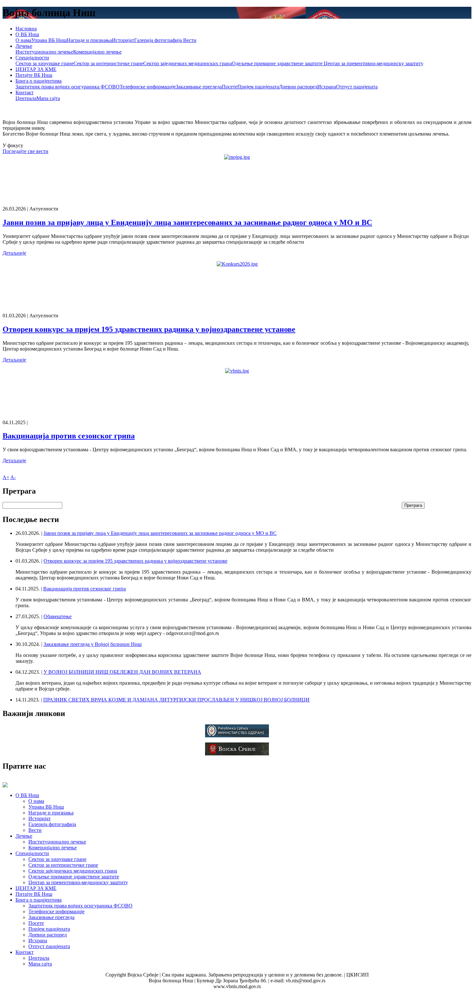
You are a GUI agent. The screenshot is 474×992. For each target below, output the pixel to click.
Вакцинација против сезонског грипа (69, 436)
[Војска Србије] (237, 753)
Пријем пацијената (258, 86)
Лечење (23, 46)
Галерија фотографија (158, 40)
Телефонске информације (148, 86)
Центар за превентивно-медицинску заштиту (373, 63)
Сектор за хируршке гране (44, 63)
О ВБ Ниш (27, 34)
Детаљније (14, 253)
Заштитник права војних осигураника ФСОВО (67, 86)
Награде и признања (89, 40)
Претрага (413, 505)
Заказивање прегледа (199, 86)
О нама (23, 40)
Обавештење (58, 616)
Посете (229, 86)
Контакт (24, 92)
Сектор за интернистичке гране (108, 63)
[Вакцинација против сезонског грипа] (237, 371)
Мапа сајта (48, 98)
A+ (6, 477)
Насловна (26, 28)
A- (13, 477)
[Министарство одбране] (237, 735)
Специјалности (32, 57)
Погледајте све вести (25, 151)
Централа (25, 98)
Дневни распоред (298, 86)
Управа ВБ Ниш (49, 40)
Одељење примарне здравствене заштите (278, 63)
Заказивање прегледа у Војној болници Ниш (93, 644)
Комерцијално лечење (97, 52)
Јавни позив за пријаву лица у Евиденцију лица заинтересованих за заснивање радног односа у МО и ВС (187, 222)
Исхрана (326, 86)
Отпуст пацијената (357, 86)
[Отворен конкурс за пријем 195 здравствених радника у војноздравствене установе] (237, 264)
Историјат (123, 40)
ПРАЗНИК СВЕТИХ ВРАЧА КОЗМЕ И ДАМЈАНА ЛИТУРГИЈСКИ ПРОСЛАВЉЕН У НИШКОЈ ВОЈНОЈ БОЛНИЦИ (176, 699)
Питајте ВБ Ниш (33, 75)
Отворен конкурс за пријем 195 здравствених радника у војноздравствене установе (149, 329)
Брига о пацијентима (38, 81)
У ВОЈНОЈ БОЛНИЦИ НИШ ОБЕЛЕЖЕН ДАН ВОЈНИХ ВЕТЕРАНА (122, 672)
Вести (189, 40)
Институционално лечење (44, 52)
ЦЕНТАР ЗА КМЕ (35, 69)
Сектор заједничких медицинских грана (187, 63)
